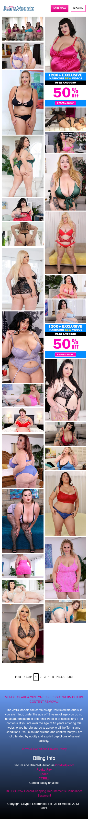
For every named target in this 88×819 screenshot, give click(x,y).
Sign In (78, 8)
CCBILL (44, 778)
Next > (60, 676)
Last (70, 676)
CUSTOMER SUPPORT (46, 697)
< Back (27, 676)
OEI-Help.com (64, 765)
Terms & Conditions (34, 749)
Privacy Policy (57, 749)
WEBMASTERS (72, 697)
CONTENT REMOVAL (44, 701)
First (18, 676)
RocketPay (44, 769)
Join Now (59, 8)
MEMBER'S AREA (17, 697)
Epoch (44, 774)
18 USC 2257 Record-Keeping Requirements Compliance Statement (44, 793)
